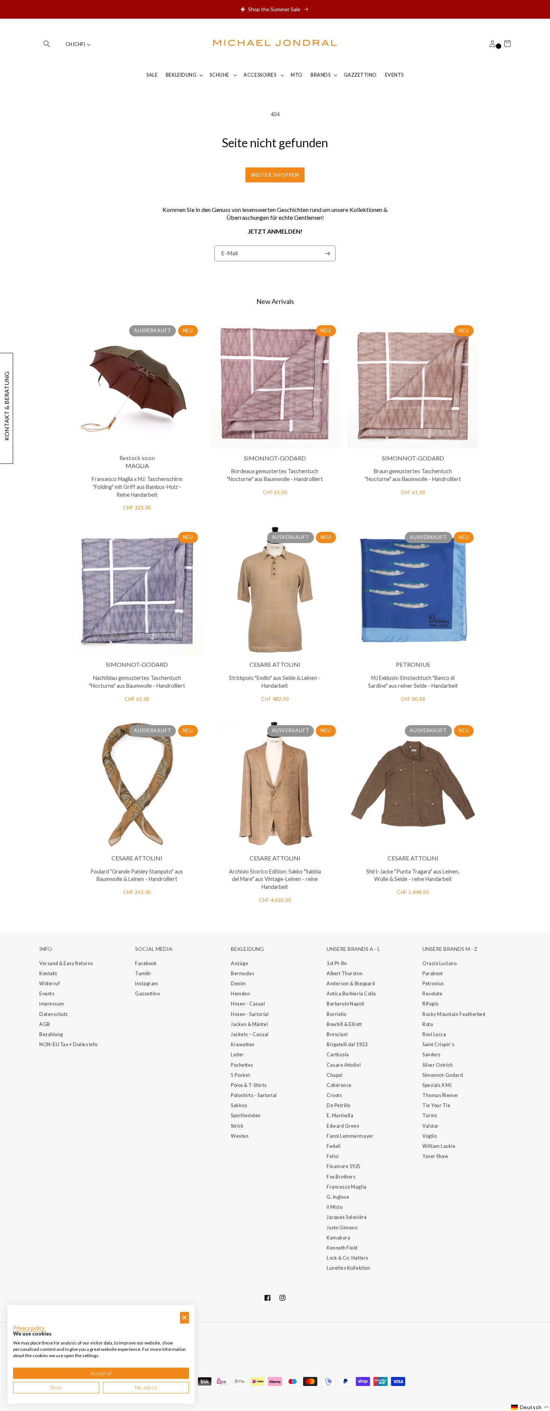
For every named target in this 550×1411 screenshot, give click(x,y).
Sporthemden (246, 1115)
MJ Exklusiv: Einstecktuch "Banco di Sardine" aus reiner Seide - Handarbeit (413, 682)
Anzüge (239, 963)
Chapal (334, 1075)
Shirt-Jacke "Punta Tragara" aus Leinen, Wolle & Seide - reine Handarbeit (412, 875)
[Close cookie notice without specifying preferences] (184, 1318)
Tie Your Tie (436, 1105)
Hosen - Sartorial (250, 1014)
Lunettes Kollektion (348, 1268)
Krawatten (243, 1044)
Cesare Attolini (344, 1065)
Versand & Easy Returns (66, 963)
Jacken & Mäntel (249, 1024)
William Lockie (439, 1146)
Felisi (333, 1156)
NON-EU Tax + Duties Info (68, 1044)
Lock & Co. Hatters (348, 1258)
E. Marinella (340, 1115)
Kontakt (48, 973)
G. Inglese (338, 1197)
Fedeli (333, 1146)
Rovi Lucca (434, 1034)
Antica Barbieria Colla (351, 993)
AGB (44, 1024)
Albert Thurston (345, 973)
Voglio (429, 1136)
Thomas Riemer (440, 1095)
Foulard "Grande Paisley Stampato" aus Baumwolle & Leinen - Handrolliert (137, 875)
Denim (238, 983)
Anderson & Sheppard (351, 983)
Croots (334, 1095)
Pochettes (242, 1065)
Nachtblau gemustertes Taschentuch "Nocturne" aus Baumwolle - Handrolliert (137, 682)
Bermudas (242, 973)
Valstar (430, 1126)
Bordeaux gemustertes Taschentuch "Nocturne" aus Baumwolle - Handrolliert (275, 475)
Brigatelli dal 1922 (347, 1044)
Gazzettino (147, 993)
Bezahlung (51, 1034)
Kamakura (338, 1238)
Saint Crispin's (438, 1044)
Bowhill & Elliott (344, 1024)
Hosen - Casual (248, 1004)
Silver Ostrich (437, 1065)
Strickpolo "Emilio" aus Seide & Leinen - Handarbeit (275, 682)
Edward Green (343, 1126)
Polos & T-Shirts (249, 1085)
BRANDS (320, 75)
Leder (237, 1054)
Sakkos (239, 1105)
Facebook (146, 963)
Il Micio (334, 1207)
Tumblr (143, 973)
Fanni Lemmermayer (350, 1136)
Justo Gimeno (342, 1227)
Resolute (432, 993)
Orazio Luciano (439, 963)
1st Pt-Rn (337, 963)
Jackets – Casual (250, 1034)
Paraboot (432, 973)
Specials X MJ (437, 1085)
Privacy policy (29, 1328)
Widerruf (49, 983)
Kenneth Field (342, 1248)
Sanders (431, 1054)
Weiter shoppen (275, 175)
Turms (429, 1115)
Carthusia (338, 1054)
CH (75, 44)
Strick (237, 1126)
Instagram (146, 983)
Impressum (51, 1004)
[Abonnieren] (327, 254)
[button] (46, 43)
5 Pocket (240, 1075)
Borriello (336, 1014)
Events (46, 993)
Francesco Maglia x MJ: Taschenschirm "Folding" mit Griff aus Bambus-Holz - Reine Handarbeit (137, 487)
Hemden (240, 993)
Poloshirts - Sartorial (254, 1095)
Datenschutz (53, 1014)
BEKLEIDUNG (181, 75)
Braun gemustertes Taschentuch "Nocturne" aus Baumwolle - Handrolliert (413, 475)
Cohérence (339, 1085)
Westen (239, 1136)
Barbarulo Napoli (345, 1004)
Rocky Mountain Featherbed (454, 1014)
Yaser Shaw (435, 1156)
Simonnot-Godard (442, 1075)
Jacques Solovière (347, 1217)
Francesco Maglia (347, 1187)
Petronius (433, 983)
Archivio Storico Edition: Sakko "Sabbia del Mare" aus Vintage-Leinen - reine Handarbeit (275, 879)
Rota (427, 1024)
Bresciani (337, 1034)
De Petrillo (339, 1105)
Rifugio (430, 1004)
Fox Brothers (341, 1177)
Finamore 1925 (344, 1166)
